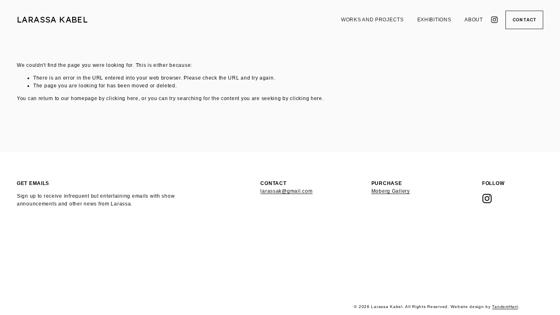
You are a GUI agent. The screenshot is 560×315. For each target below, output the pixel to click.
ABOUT (473, 20)
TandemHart (505, 306)
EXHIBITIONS (434, 20)
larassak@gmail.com (286, 191)
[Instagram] (494, 20)
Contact (524, 20)
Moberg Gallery (390, 191)
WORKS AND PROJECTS (372, 20)
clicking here (122, 98)
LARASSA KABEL (52, 19)
